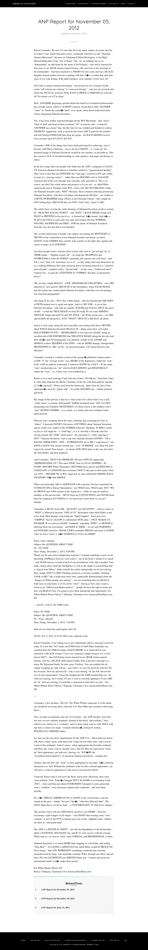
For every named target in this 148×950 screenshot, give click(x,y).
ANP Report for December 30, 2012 (58, 898)
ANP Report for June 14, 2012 (55, 907)
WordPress (90, 944)
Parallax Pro (67, 944)
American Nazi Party (24, 3)
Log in (97, 944)
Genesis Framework (80, 944)
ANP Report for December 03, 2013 (58, 889)
